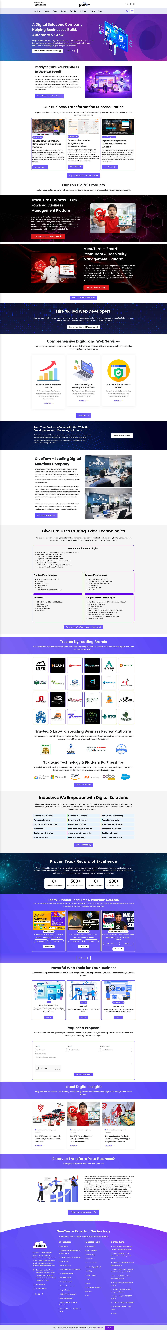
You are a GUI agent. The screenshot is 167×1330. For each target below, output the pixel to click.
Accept (109, 1327)
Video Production (65, 1278)
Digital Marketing (65, 1265)
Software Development (67, 1286)
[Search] (127, 11)
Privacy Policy (90, 1246)
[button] (47, 51)
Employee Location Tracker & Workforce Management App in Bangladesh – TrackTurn (117, 1139)
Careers (88, 1283)
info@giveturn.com (41, 1288)
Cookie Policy (99, 1327)
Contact (92, 11)
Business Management (49, 1130)
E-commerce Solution (66, 1273)
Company (83, 11)
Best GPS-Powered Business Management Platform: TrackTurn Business (81, 1139)
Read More (47, 403)
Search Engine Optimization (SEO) (70, 1269)
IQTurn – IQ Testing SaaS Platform (123, 1303)
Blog (87, 1295)
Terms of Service (91, 1250)
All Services (82, 415)
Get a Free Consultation (44, 515)
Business (39, 1130)
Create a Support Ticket (93, 1267)
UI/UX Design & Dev (66, 1298)
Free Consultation (91, 1263)
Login (100, 11)
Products (47, 11)
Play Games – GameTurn (93, 1287)
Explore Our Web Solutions (122, 436)
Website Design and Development (70, 1257)
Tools (55, 11)
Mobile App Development (68, 1294)
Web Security (64, 1261)
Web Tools (83, 1006)
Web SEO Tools (118, 1006)
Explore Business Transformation (48, 96)
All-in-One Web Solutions (48, 1005)
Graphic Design (65, 1290)
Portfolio (73, 11)
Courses (63, 11)
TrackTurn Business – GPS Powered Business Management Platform (121, 1255)
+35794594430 (40, 5)
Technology (38, 1132)
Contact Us (89, 1259)
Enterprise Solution (66, 1282)
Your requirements (40, 1054)
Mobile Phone (104, 1046)
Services (37, 11)
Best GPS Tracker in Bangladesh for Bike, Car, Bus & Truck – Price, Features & (47, 1139)
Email (69, 1046)
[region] (83, 1327)
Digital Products (91, 1275)
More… (115, 1313)
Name (37, 1046)
